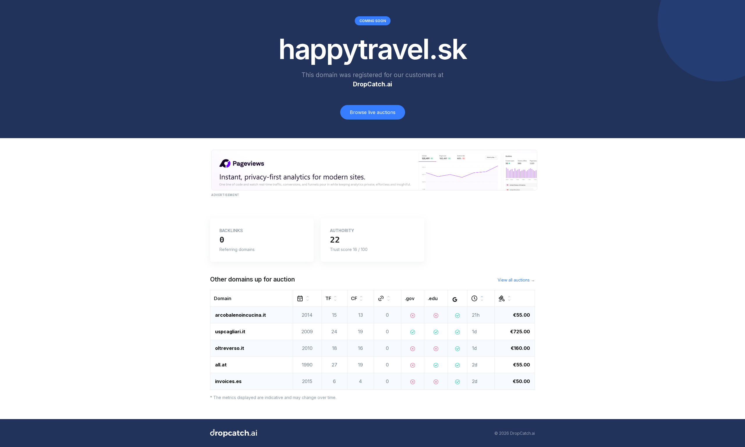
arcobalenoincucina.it (240, 315)
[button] (251, 298)
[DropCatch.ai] (233, 433)
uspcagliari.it (230, 331)
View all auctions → (516, 279)
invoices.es (228, 381)
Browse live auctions (372, 112)
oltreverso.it (229, 348)
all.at (221, 365)
